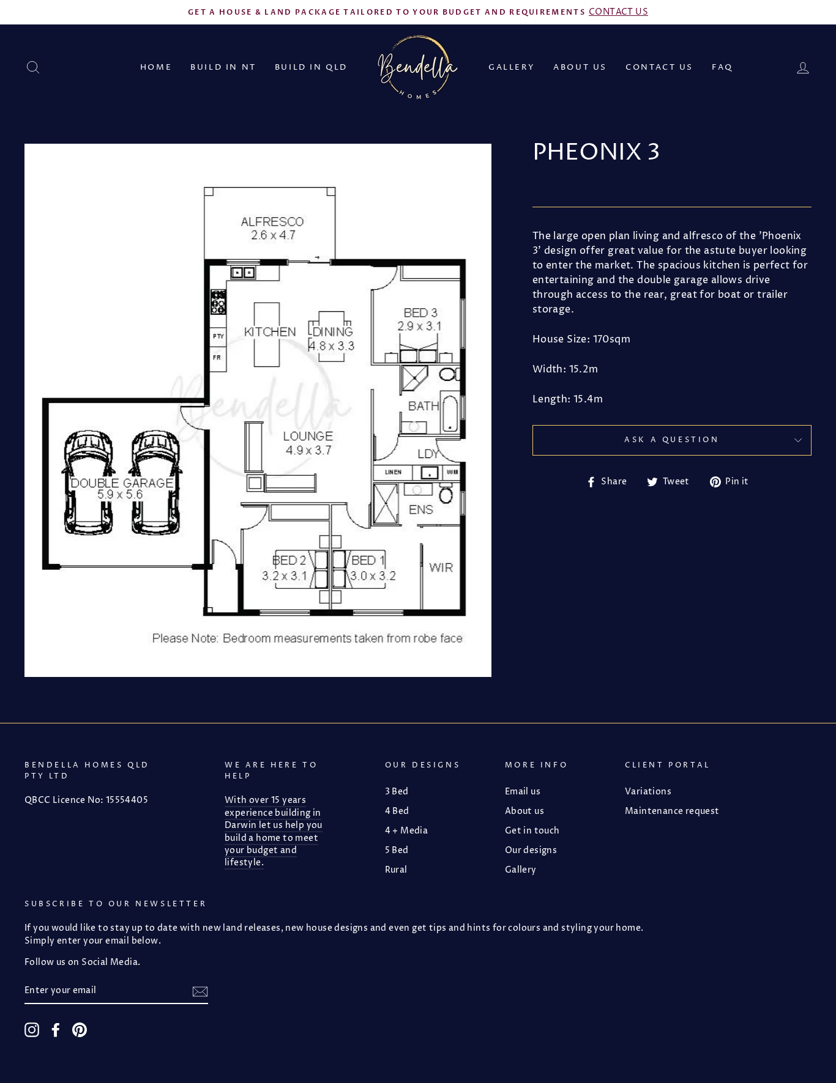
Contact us (659, 67)
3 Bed (397, 791)
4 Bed (397, 811)
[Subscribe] (200, 991)
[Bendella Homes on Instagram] (31, 1029)
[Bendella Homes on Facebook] (55, 1029)
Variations (648, 791)
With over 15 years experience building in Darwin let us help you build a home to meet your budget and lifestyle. (274, 831)
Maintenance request (672, 811)
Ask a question (671, 440)
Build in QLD (311, 67)
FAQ (722, 67)
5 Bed (397, 850)
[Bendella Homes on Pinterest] (79, 1029)
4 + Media (406, 831)
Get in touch (532, 831)
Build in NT (223, 67)
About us (580, 67)
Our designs (531, 850)
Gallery (511, 67)
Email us (522, 791)
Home (156, 67)
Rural (396, 870)
